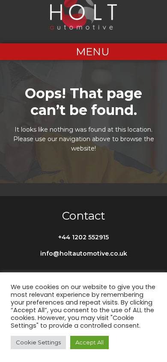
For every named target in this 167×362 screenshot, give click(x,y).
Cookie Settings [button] (38, 342)
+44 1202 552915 (83, 237)
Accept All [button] (89, 342)
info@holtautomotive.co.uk (83, 253)
